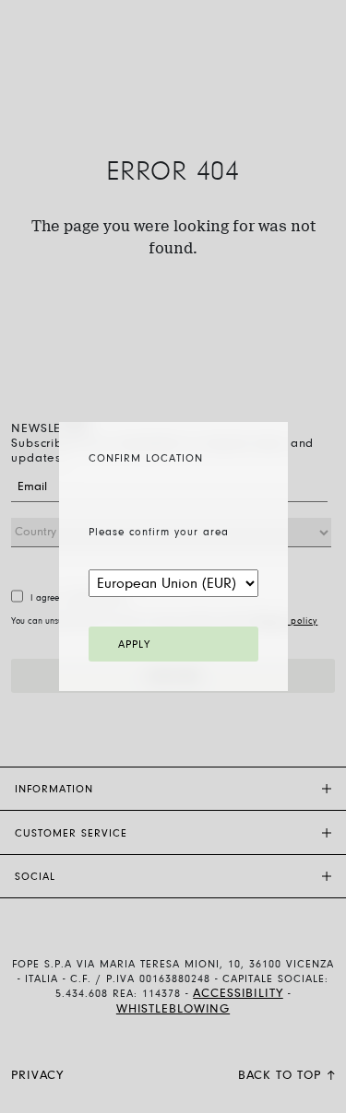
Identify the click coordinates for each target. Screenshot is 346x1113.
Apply (134, 644)
